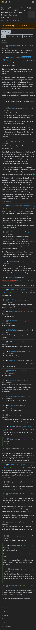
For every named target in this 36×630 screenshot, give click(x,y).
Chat (4, 40)
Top (8, 36)
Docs (3, 619)
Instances (5, 615)
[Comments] (31, 14)
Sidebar (4, 32)
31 (4, 20)
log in (13, 26)
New (25, 36)
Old (30, 36)
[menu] (33, 2)
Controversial (16, 36)
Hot (3, 36)
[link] (7, 20)
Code (3, 622)
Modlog (4, 611)
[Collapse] (3, 45)
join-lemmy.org (7, 626)
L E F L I (8, 2)
